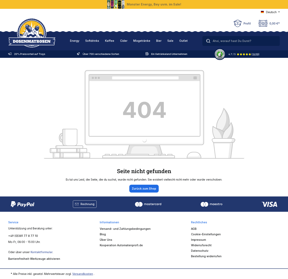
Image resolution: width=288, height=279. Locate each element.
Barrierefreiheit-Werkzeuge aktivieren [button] (34, 258)
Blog (103, 234)
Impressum (198, 239)
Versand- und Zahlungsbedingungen (125, 228)
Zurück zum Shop (144, 188)
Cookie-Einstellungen (206, 234)
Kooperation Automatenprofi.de (121, 245)
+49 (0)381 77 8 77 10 (23, 235)
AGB (194, 228)
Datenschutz (199, 250)
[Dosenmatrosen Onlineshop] (31, 32)
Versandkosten (82, 273)
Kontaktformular (42, 252)
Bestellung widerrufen (206, 256)
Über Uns (106, 239)
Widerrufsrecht (201, 245)
